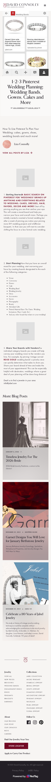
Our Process (10, 721)
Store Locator (16, 746)
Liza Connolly (19, 108)
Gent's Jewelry (33, 689)
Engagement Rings (13, 689)
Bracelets (8, 698)
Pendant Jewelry (34, 698)
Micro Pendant (33, 679)
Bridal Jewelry (33, 686)
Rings (7, 692)
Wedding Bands (11, 686)
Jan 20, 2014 (33, 108)
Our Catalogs (10, 727)
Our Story (9, 724)
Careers (8, 734)
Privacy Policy (18, 770)
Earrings (8, 702)
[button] (45, 5)
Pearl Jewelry (32, 705)
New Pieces (9, 679)
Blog (6, 731)
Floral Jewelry (33, 711)
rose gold (10, 359)
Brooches (9, 683)
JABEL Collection (34, 676)
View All (8, 676)
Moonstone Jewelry (36, 695)
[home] (21, 5)
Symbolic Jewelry (34, 683)
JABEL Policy (33, 770)
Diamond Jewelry (34, 692)
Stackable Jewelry (34, 708)
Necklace (31, 702)
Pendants (8, 695)
